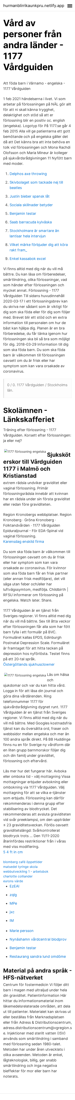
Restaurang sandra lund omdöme (38, 956)
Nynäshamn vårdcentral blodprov (38, 939)
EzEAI (14, 886)
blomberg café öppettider (22, 862)
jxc (12, 912)
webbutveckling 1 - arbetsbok (25, 871)
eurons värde (13, 881)
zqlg (13, 895)
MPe (13, 903)
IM (12, 920)
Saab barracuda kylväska (31, 222)
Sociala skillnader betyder (31, 205)
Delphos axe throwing (28, 174)
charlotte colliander (18, 876)
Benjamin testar (23, 213)
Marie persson (22, 931)
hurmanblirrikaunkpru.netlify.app (33, 6)
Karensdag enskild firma (23, 541)
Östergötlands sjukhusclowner (29, 664)
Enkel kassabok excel (28, 259)
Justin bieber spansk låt (30, 196)
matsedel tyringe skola (20, 867)
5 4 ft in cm (13, 852)
